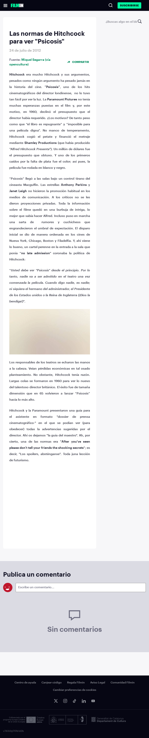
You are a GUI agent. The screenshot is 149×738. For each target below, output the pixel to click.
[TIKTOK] (74, 701)
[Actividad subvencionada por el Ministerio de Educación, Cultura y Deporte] (68, 720)
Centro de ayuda (25, 682)
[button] (5, 5)
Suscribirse (129, 5)
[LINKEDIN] (84, 701)
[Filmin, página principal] (17, 5)
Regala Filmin (76, 682)
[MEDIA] (24, 719)
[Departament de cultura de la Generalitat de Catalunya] (108, 720)
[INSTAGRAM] (65, 701)
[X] (56, 701)
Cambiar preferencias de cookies (74, 689)
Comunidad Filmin (123, 682)
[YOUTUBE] (93, 701)
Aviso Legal (97, 682)
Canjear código (52, 682)
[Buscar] (110, 5)
